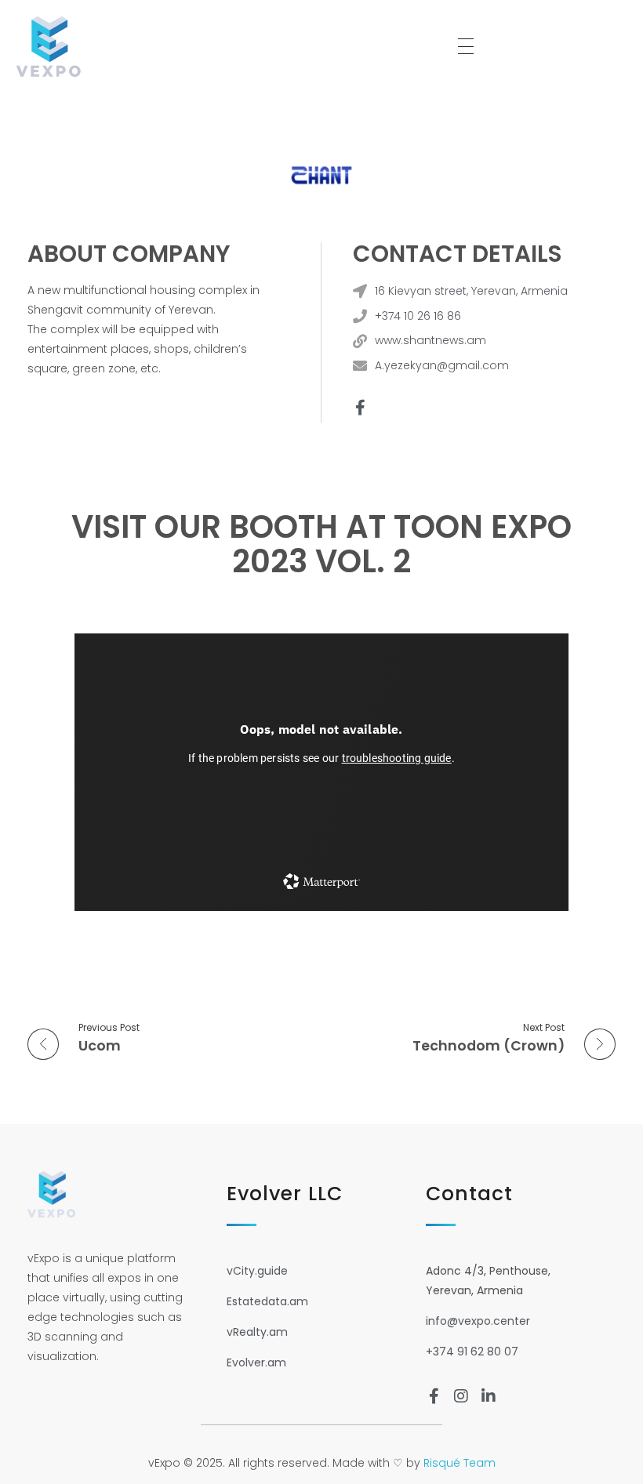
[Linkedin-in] (488, 1396)
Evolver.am (256, 1362)
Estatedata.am (267, 1301)
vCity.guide (257, 1271)
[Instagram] (461, 1396)
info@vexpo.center (478, 1321)
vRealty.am (257, 1332)
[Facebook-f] (360, 407)
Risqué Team (459, 1463)
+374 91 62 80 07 (472, 1351)
